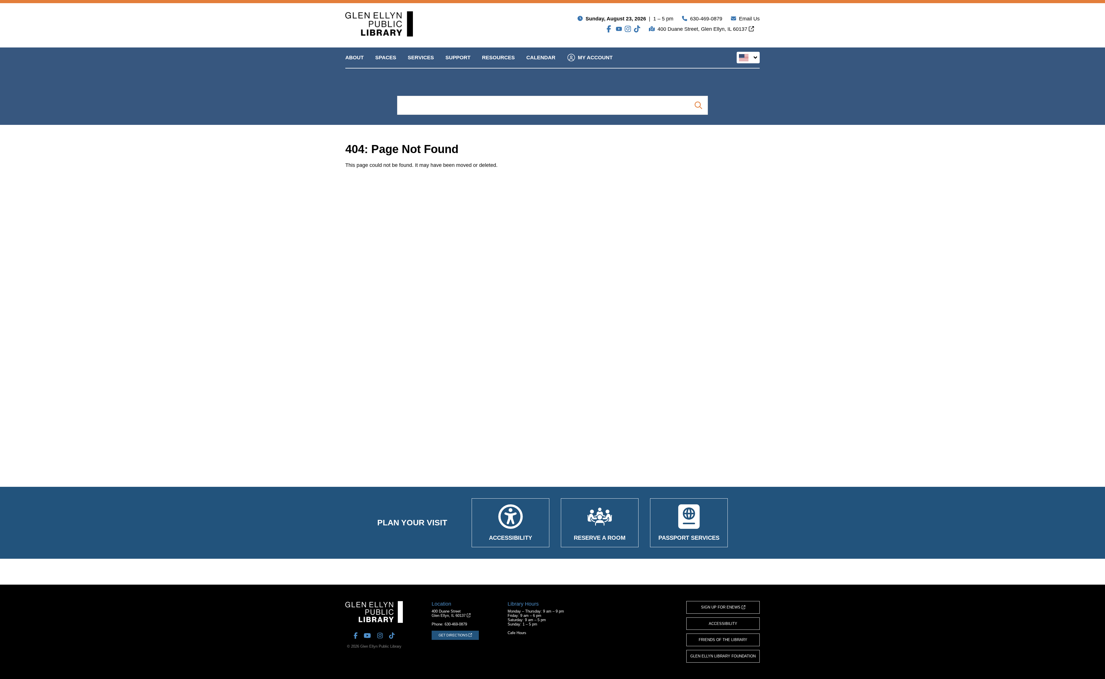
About (354, 57)
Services (421, 57)
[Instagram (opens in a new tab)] (628, 29)
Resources (498, 57)
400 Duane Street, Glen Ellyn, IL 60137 (703, 29)
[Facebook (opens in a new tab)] (610, 29)
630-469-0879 (706, 19)
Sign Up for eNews (721, 607)
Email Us (749, 19)
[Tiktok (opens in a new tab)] (637, 29)
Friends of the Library (723, 640)
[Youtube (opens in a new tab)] (619, 29)
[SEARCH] (698, 105)
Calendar (540, 57)
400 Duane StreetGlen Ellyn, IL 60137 (449, 613)
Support (457, 57)
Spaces (385, 57)
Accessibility (723, 623)
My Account (595, 57)
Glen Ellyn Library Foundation (723, 656)
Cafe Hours (517, 633)
